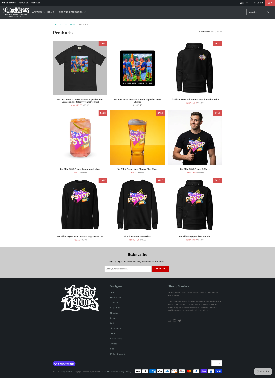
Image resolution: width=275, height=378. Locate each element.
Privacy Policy (116, 338)
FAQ (112, 323)
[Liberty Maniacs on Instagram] (175, 321)
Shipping (114, 313)
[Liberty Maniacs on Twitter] (179, 321)
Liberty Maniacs (66, 371)
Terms (113, 333)
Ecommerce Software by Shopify (117, 371)
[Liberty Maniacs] (16, 12)
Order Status (8, 3)
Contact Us (115, 307)
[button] (39, 12)
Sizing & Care (115, 328)
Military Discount (117, 354)
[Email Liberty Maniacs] (170, 321)
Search (113, 292)
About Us (24, 3)
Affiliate (113, 343)
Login (260, 3)
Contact (35, 3)
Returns (113, 318)
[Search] (268, 12)
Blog (112, 348)
